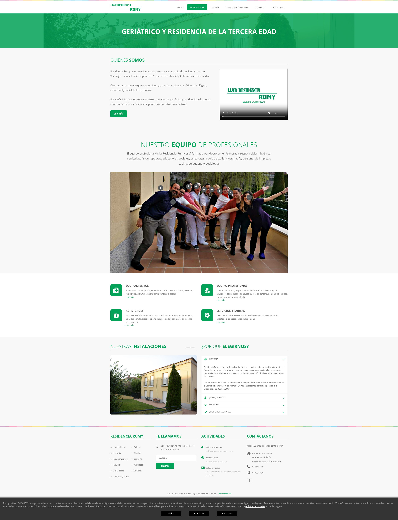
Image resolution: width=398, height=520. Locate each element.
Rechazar (227, 513)
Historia (117, 453)
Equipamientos (137, 286)
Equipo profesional (232, 286)
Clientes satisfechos (237, 7)
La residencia (197, 7)
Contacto (260, 7)
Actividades (134, 311)
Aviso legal (138, 464)
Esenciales (199, 513)
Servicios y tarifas (231, 311)
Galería (215, 7)
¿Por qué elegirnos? (220, 411)
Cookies (137, 470)
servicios (214, 404)
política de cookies (255, 506)
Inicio (180, 7)
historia (213, 359)
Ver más (119, 113)
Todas (171, 513)
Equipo (116, 464)
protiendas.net (225, 493)
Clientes (137, 453)
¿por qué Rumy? (217, 397)
